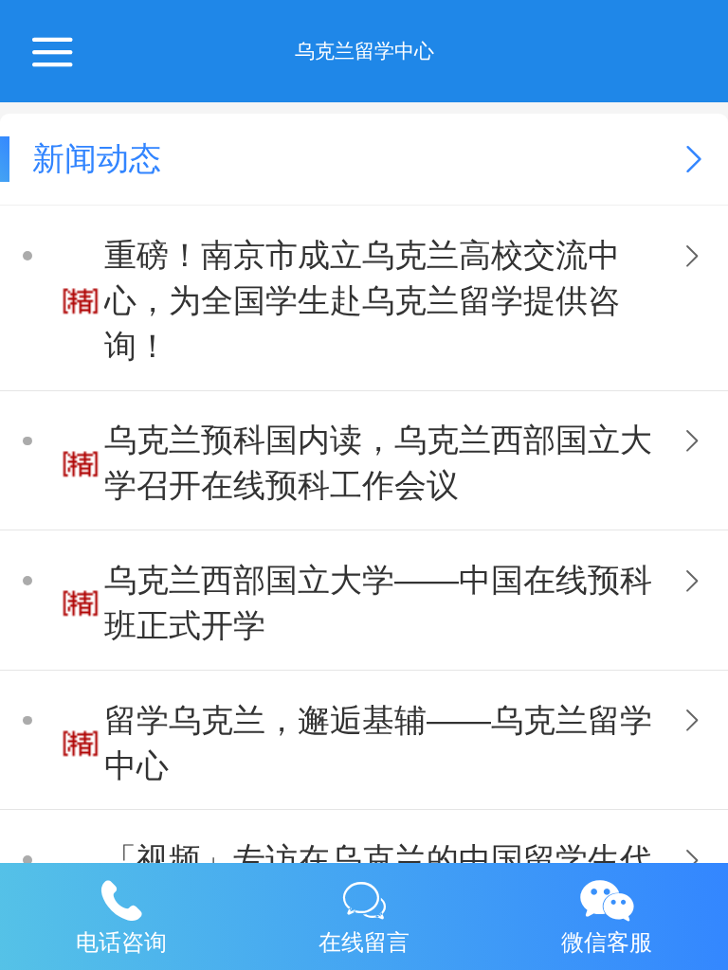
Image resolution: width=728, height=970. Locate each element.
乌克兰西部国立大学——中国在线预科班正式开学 (378, 603)
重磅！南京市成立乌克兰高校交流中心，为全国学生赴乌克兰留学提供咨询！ (362, 301)
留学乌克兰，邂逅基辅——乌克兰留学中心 (378, 743)
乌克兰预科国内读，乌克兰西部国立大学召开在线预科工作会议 (378, 462)
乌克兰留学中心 (364, 51)
